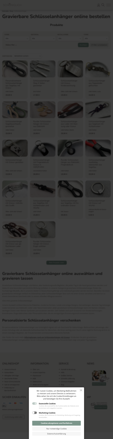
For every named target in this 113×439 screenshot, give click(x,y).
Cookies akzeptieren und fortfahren (56, 423)
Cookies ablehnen (81, 390)
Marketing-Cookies (47, 413)
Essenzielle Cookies (47, 403)
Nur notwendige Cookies (56, 428)
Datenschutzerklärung (56, 434)
